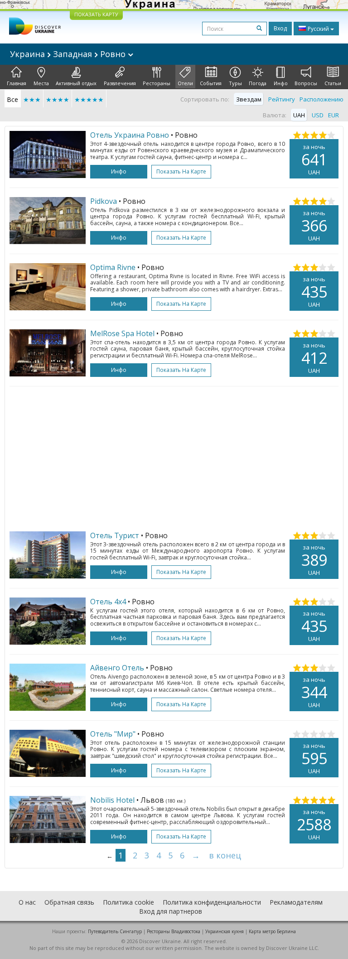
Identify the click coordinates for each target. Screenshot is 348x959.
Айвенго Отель (117, 668)
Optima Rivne (112, 267)
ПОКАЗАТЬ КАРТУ (96, 14)
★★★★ (57, 99)
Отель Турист (114, 535)
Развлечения (120, 83)
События (211, 83)
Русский (318, 29)
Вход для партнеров (170, 911)
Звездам (248, 99)
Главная (16, 83)
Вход (280, 28)
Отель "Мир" (112, 734)
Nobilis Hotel (112, 800)
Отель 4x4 (108, 602)
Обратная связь (69, 902)
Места (41, 83)
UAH (299, 115)
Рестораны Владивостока (173, 931)
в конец (225, 855)
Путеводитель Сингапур (115, 931)
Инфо (281, 83)
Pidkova (103, 201)
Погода (257, 83)
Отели (185, 83)
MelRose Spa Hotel (122, 333)
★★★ (32, 99)
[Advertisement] (174, 458)
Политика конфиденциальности (212, 902)
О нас (27, 902)
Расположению (321, 99)
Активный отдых (76, 83)
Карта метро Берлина (272, 931)
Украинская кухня (224, 931)
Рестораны (156, 83)
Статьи (332, 83)
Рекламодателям (296, 902)
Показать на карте (181, 171)
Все (12, 99)
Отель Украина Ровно (129, 135)
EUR (333, 115)
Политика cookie (128, 902)
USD (318, 115)
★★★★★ (89, 99)
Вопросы (306, 83)
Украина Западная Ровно (69, 53)
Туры (235, 83)
